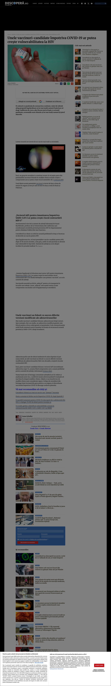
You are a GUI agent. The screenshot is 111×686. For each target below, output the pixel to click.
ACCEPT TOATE (99, 665)
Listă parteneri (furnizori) (56, 668)
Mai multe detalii (39, 662)
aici (39, 674)
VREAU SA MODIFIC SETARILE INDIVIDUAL (99, 670)
